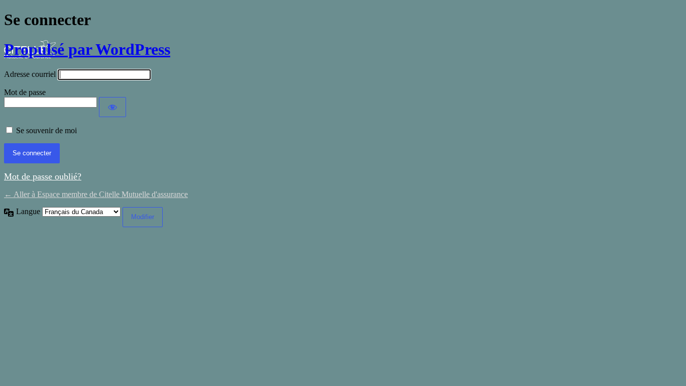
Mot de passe (25, 92)
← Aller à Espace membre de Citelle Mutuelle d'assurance (96, 194)
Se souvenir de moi (46, 130)
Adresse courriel (30, 74)
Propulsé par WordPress (87, 49)
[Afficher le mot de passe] (112, 107)
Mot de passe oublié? (42, 176)
